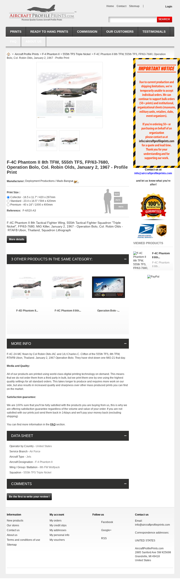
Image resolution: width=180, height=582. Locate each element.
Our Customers (119, 31)
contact (121, 6)
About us (33, 41)
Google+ (106, 530)
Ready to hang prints (49, 31)
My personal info (59, 535)
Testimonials (154, 31)
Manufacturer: (16, 181)
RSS (104, 538)
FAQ (13, 41)
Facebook (107, 522)
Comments (21, 484)
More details (16, 239)
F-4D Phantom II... (27, 310)
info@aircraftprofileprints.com (152, 524)
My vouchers (57, 539)
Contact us (13, 530)
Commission (87, 31)
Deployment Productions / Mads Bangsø (49, 181)
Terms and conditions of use (23, 539)
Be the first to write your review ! (29, 496)
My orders (55, 520)
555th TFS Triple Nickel (77, 54)
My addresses (58, 530)
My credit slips (58, 525)
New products (15, 520)
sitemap (134, 6)
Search (164, 19)
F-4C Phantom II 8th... (68, 310)
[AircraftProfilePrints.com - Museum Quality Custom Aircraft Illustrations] (43, 13)
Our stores (13, 525)
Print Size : (13, 192)
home (110, 6)
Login (168, 6)
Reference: (14, 210)
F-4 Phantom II (50, 54)
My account (57, 514)
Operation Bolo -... (108, 310)
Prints (15, 31)
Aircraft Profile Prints (27, 54)
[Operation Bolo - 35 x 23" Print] (108, 272)
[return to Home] (8, 54)
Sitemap (12, 544)
